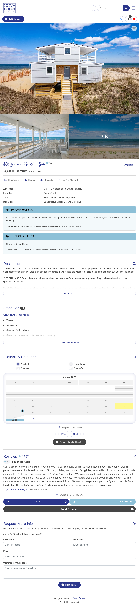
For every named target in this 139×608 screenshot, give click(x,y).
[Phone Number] (93, 8)
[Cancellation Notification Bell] (22, 410)
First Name (8, 539)
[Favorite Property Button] (134, 28)
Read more (69, 293)
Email (6, 551)
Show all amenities (69, 342)
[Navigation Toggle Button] (133, 8)
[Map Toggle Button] (121, 19)
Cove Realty (79, 598)
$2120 (14, 420)
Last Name (77, 539)
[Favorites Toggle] (134, 19)
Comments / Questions (15, 562)
